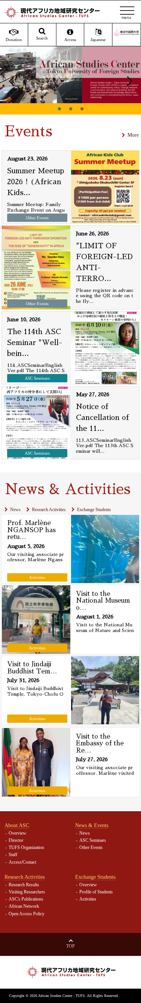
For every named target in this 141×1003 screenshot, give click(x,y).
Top (70, 946)
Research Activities (49, 509)
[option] (70, 74)
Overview (17, 833)
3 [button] (82, 109)
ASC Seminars (92, 840)
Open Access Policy (26, 913)
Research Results (24, 884)
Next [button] (129, 80)
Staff (13, 854)
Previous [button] (11, 80)
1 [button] (59, 109)
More (133, 135)
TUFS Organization (26, 847)
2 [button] (70, 109)
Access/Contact (22, 862)
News (15, 509)
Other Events (91, 847)
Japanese (98, 40)
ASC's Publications (26, 899)
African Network (24, 906)
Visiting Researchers (27, 892)
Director (16, 840)
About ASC (17, 825)
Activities (87, 899)
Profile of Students (96, 892)
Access (70, 40)
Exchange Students (94, 509)
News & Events (91, 825)
